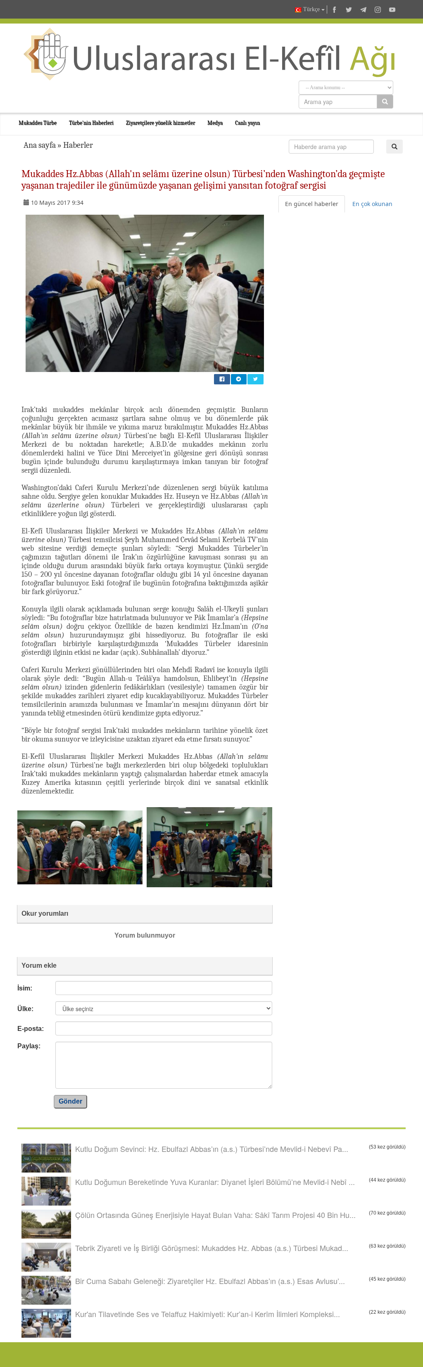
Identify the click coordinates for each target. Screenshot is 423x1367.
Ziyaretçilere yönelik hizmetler (160, 123)
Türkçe (311, 9)
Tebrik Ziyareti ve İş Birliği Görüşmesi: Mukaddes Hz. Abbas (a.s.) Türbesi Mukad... (211, 1247)
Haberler (78, 145)
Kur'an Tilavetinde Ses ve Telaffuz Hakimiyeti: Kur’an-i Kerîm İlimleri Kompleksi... (207, 1313)
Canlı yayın (247, 123)
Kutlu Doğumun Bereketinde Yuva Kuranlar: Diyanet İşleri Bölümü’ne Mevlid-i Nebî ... (215, 1181)
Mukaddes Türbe (38, 123)
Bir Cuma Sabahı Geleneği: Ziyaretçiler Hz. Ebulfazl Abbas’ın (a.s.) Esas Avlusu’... (210, 1280)
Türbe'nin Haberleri (91, 123)
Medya (215, 123)
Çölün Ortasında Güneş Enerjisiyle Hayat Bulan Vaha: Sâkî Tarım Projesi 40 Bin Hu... (215, 1214)
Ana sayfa (40, 145)
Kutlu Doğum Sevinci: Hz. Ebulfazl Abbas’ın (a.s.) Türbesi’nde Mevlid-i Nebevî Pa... (211, 1148)
